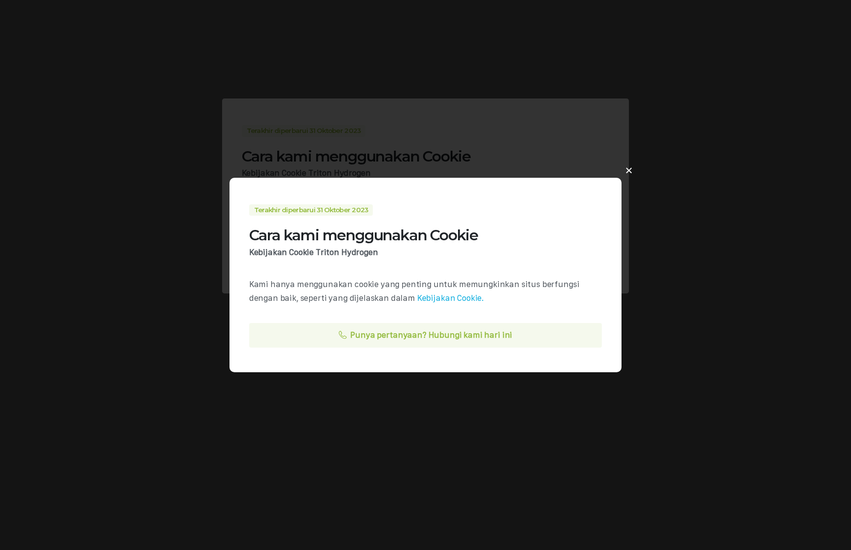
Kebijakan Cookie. (450, 297)
